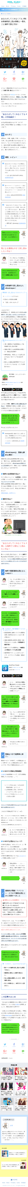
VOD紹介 (24, 6)
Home (2, 6)
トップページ (8, 296)
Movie (7, 6)
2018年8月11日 (9, 177)
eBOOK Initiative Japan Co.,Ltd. (12, 382)
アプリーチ (10, 384)
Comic (19, 6)
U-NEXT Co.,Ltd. (16, 667)
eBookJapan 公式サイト (8, 493)
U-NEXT (3, 774)
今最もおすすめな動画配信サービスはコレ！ (14, 9)
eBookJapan (8, 1015)
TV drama (13, 6)
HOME (14, 1180)
